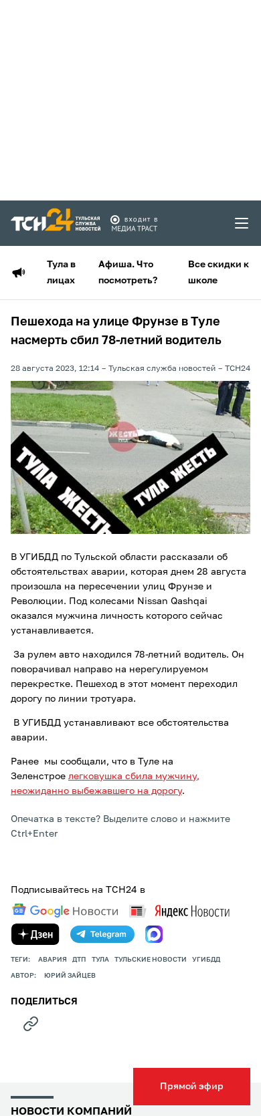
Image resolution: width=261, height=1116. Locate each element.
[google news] (64, 910)
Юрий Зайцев (70, 975)
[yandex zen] (35, 934)
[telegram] (102, 934)
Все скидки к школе (218, 272)
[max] (154, 934)
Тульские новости (150, 959)
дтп (79, 959)
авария (52, 959)
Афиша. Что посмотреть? (127, 272)
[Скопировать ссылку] (31, 1023)
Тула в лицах (61, 272)
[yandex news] (179, 911)
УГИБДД (206, 959)
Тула (100, 959)
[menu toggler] (242, 223)
